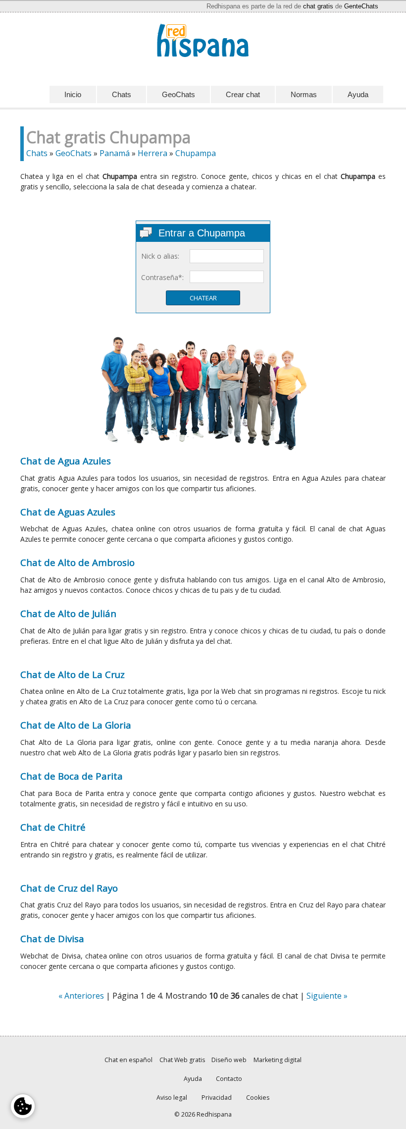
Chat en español (128, 1060)
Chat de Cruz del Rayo (69, 888)
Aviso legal (171, 1097)
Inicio (72, 94)
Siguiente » (327, 995)
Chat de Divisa (52, 938)
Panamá (115, 153)
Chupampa (195, 153)
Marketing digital (278, 1060)
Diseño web (229, 1060)
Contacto (229, 1078)
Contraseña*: (162, 277)
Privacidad (217, 1097)
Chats (121, 94)
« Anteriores (81, 995)
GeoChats (178, 94)
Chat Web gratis (182, 1060)
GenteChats (361, 6)
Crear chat (243, 94)
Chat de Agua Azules (65, 460)
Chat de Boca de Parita (71, 776)
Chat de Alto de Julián (68, 613)
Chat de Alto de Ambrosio (77, 562)
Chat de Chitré (53, 827)
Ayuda (358, 94)
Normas (304, 94)
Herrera (152, 153)
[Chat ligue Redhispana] (203, 40)
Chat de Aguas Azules (67, 512)
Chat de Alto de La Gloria (75, 725)
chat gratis (318, 6)
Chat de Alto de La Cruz (72, 674)
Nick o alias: (160, 256)
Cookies (257, 1097)
